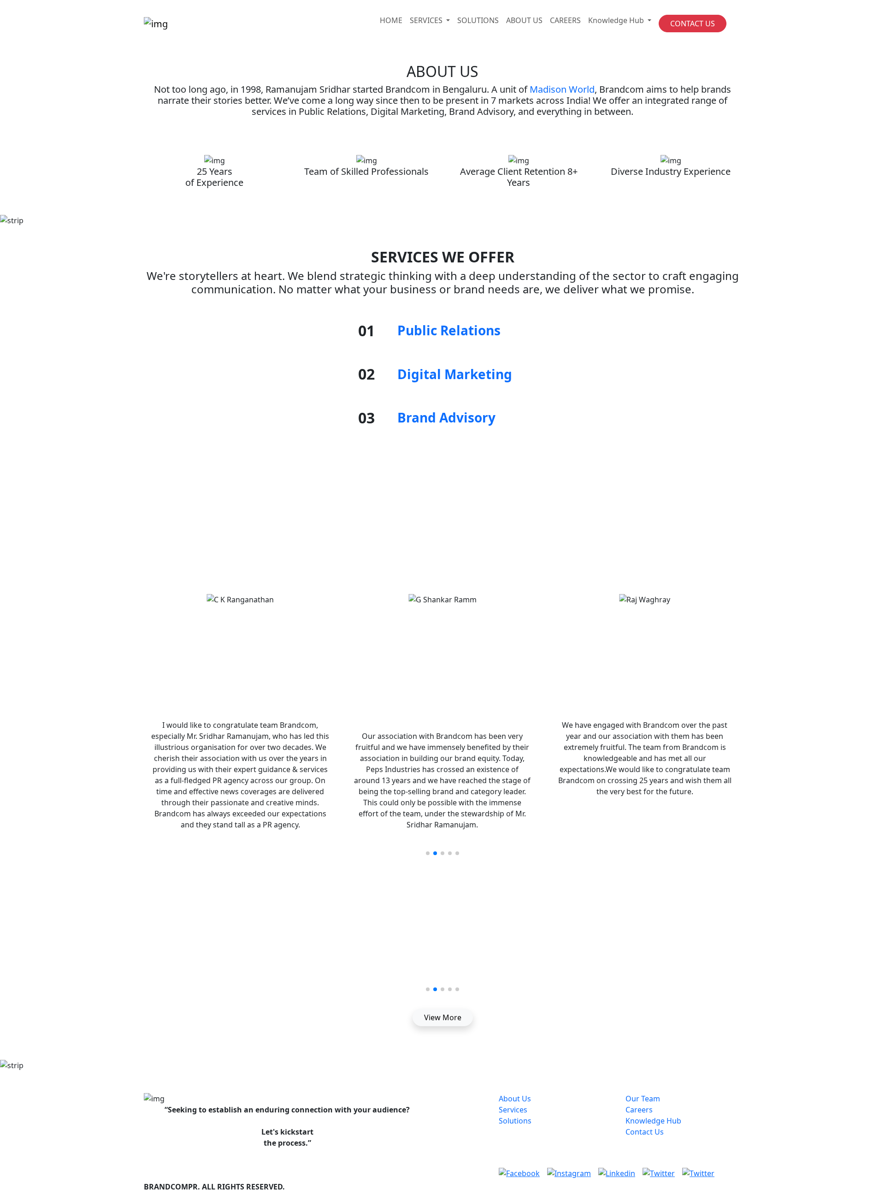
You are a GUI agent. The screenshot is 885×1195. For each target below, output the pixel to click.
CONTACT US (692, 23)
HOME (391, 20)
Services (513, 1110)
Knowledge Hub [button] (617, 20)
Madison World (562, 89)
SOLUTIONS (478, 20)
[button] (428, 853)
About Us (515, 1099)
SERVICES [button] (427, 20)
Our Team (642, 1099)
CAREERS (565, 20)
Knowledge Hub (653, 1121)
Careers (639, 1110)
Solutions (515, 1121)
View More (442, 1017)
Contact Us (644, 1132)
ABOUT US (524, 20)
